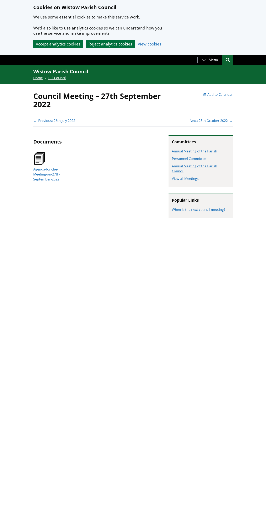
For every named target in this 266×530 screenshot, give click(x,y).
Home (38, 78)
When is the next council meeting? (198, 209)
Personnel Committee (189, 158)
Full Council (57, 78)
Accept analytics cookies (58, 44)
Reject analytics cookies (110, 44)
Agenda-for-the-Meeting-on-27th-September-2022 (46, 174)
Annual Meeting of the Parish (194, 151)
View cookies (149, 44)
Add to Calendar (220, 94)
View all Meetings (185, 178)
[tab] (210, 60)
